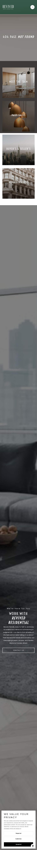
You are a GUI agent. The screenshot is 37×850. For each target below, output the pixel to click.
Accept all (18, 844)
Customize (18, 839)
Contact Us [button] (18, 650)
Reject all (18, 833)
